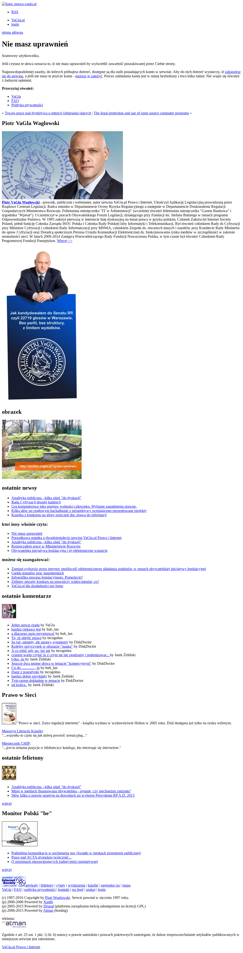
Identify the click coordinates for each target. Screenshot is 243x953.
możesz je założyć (88, 76)
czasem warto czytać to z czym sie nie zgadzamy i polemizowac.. (60, 655)
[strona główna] (19, 4)
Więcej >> (64, 241)
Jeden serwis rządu (25, 625)
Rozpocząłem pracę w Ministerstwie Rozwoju (45, 546)
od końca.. (19, 685)
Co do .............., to (25, 668)
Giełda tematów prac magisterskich (37, 573)
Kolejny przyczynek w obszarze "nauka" (42, 646)
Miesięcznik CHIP (16, 743)
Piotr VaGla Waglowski (21, 202)
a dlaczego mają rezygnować (33, 634)
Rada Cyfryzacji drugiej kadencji (36, 502)
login (15, 24)
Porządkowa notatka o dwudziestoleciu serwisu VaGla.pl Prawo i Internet (66, 538)
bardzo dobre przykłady (29, 676)
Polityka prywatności (27, 105)
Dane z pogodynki (25, 672)
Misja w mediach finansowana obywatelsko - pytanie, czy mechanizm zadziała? (71, 791)
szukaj (90, 890)
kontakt (63, 890)
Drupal (48, 906)
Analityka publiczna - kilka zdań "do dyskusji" (46, 498)
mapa (126, 885)
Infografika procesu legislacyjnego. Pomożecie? (47, 577)
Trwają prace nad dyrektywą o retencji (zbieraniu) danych (48, 113)
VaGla (16, 96)
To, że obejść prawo (26, 638)
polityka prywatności (40, 890)
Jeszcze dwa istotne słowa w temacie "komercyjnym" (51, 663)
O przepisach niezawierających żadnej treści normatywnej (54, 862)
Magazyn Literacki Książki (22, 731)
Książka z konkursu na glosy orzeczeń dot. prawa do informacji (59, 515)
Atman (48, 910)
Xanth (48, 902)
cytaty (60, 885)
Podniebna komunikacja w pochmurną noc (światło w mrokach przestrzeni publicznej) (76, 853)
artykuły (32, 885)
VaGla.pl (18, 20)
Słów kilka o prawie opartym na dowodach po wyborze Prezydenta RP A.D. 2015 (73, 795)
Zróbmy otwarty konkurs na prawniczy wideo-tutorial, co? (55, 582)
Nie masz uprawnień (26, 533)
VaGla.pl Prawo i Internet (21, 947)
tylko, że (18, 659)
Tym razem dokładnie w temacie (35, 681)
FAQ (15, 101)
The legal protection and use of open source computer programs (141, 113)
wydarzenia (76, 885)
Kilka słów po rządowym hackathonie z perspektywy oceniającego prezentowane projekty (79, 511)
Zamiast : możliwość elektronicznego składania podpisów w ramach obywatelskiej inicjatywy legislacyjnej (108, 569)
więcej (7, 803)
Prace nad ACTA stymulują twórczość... (41, 857)
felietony (47, 885)
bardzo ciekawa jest (26, 629)
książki (93, 885)
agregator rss (110, 885)
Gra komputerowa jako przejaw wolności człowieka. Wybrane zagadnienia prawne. (74, 506)
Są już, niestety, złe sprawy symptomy (39, 642)
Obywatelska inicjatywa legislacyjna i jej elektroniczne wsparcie (59, 551)
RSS (14, 12)
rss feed (77, 890)
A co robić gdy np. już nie (30, 651)
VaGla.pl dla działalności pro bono (37, 586)
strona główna (12, 32)
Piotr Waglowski (57, 898)
